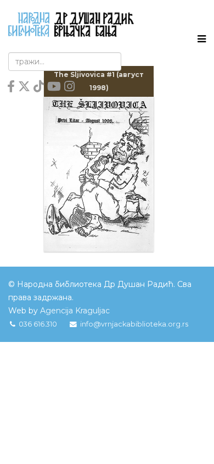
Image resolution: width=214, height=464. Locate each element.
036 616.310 (38, 324)
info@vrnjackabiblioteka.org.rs (134, 324)
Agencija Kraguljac (75, 311)
